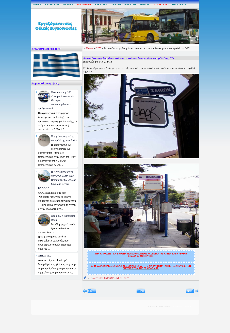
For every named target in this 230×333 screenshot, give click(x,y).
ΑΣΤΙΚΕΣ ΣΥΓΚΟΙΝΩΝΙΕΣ (108, 278)
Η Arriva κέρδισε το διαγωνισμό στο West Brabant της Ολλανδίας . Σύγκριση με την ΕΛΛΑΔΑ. (57, 179)
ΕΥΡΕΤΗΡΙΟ (101, 4)
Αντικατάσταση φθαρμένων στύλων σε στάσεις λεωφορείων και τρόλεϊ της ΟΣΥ (128, 58)
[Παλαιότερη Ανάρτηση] (192, 292)
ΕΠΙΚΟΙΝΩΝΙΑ (164, 306)
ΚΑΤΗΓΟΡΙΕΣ (52, 4)
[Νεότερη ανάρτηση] (89, 292)
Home (89, 48)
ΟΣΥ (98, 48)
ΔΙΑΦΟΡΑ (68, 4)
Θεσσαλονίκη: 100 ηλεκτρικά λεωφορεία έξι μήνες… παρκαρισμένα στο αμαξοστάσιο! (56, 100)
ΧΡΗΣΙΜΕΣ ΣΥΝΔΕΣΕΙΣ (123, 4)
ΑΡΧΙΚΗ (37, 4)
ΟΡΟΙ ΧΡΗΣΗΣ (180, 4)
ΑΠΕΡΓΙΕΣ (145, 4)
